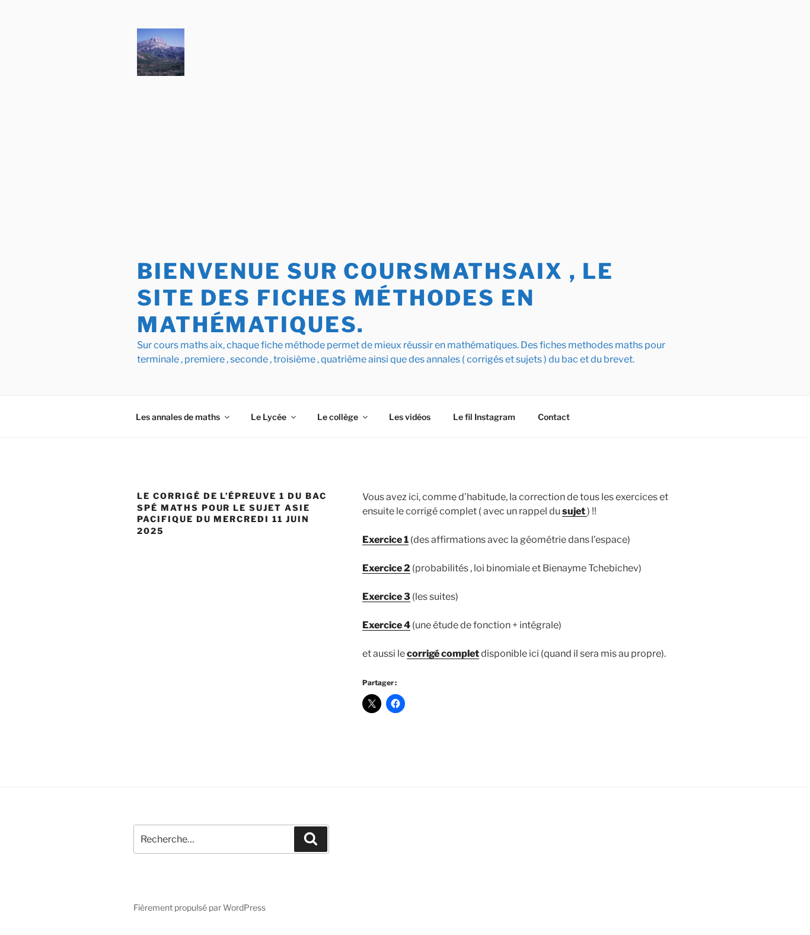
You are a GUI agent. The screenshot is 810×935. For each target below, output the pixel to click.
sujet (574, 511)
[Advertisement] (405, 169)
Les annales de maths (178, 417)
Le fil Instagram (484, 417)
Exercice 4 (386, 625)
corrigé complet (443, 653)
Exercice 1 (385, 539)
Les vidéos (409, 417)
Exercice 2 (386, 568)
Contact (554, 417)
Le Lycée (268, 417)
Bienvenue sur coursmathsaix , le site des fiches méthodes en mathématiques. (375, 298)
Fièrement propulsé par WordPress (199, 907)
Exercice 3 (386, 596)
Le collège (337, 417)
